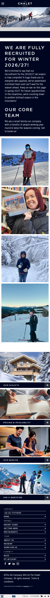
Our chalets (11, 385)
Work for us (10, 547)
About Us (9, 540)
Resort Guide (11, 525)
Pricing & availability (17, 422)
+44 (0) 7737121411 (12, 513)
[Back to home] (25, 3)
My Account (10, 559)
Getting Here (11, 528)
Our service (10, 460)
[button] (2, 3)
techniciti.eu (26, 586)
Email (6, 516)
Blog (6, 555)
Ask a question (12, 497)
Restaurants (11, 532)
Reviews (8, 544)
